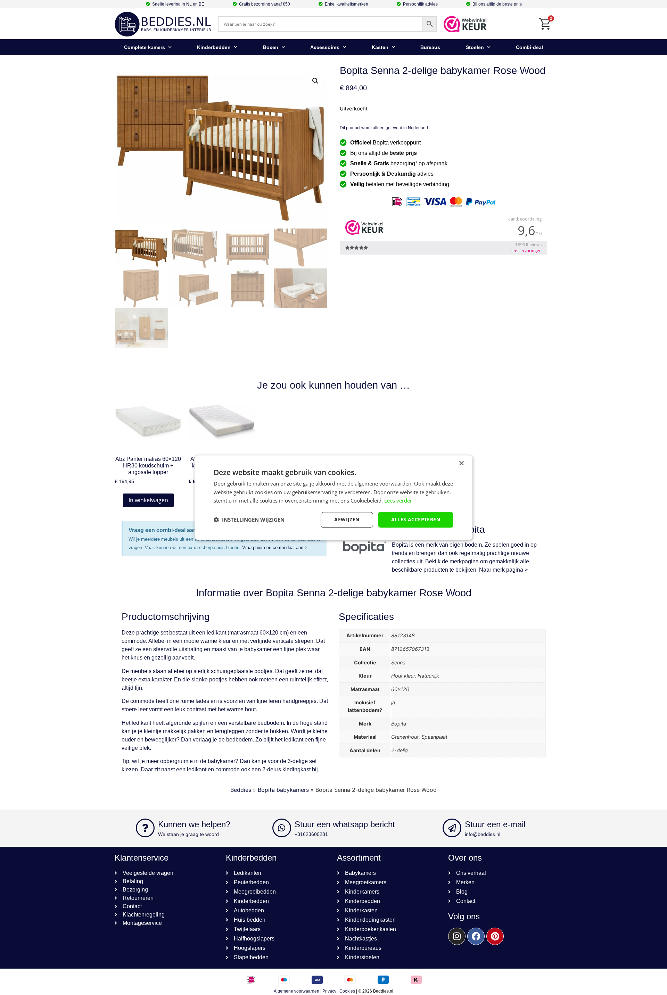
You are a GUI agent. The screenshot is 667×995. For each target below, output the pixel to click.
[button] (315, 81)
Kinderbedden (214, 47)
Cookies (347, 991)
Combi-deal (529, 47)
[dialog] (333, 497)
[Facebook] (476, 936)
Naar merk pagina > (503, 570)
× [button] (461, 463)
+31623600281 (311, 834)
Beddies (240, 789)
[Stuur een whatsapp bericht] (281, 828)
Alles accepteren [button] (415, 519)
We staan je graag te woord (188, 834)
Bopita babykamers (283, 789)
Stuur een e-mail (495, 824)
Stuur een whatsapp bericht (345, 824)
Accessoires (324, 47)
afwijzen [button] (346, 519)
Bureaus (430, 47)
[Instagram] (457, 936)
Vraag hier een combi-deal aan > (274, 547)
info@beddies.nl (482, 834)
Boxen (270, 47)
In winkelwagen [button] (148, 500)
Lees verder (398, 500)
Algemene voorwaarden (296, 991)
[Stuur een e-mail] (452, 828)
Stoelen (475, 47)
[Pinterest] (495, 936)
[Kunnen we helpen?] (145, 828)
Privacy (329, 991)
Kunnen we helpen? (194, 824)
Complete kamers (144, 47)
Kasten (380, 47)
